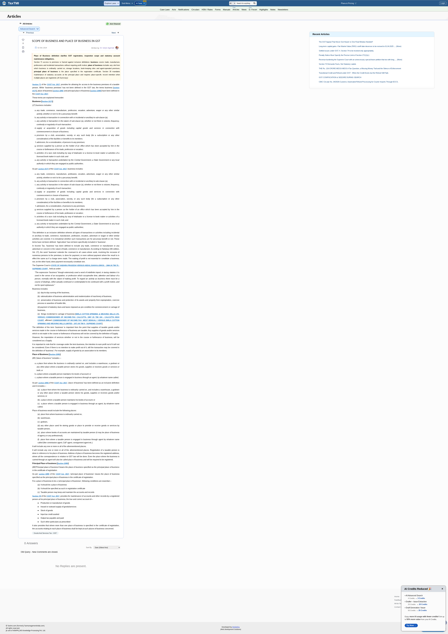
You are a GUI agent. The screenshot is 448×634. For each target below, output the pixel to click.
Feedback (398, 600)
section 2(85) (58, 91)
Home (396, 596)
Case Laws (165, 10)
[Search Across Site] (254, 4)
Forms (218, 10)
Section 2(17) (47, 101)
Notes (272, 10)
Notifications (183, 10)
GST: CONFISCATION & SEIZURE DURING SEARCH (340, 77)
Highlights (263, 10)
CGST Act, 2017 (53, 84)
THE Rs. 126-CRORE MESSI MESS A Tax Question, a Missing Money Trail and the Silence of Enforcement (360, 68)
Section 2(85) (54, 354)
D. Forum (253, 9)
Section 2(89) (62, 463)
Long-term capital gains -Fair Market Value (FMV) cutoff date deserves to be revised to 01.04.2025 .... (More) (360, 46)
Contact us (398, 607)
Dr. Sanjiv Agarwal (107, 48)
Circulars (195, 10)
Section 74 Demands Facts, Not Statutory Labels (337, 64)
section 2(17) (43, 169)
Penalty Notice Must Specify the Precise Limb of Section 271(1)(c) (344, 55)
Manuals (226, 10)
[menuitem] (165, 9)
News (244, 10)
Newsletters (283, 10)
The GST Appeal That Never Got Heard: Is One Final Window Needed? (346, 42)
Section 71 (36, 84)
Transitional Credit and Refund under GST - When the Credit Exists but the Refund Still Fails (353, 73)
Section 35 (36, 496)
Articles (236, 9)
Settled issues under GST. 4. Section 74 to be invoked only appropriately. (346, 51)
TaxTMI (13, 3)
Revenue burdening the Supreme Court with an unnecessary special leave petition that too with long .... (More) (360, 60)
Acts (174, 10)
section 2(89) (96, 91)
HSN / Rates (207, 10)
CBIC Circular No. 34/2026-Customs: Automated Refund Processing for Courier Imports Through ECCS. (358, 82)
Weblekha (236, 627)
